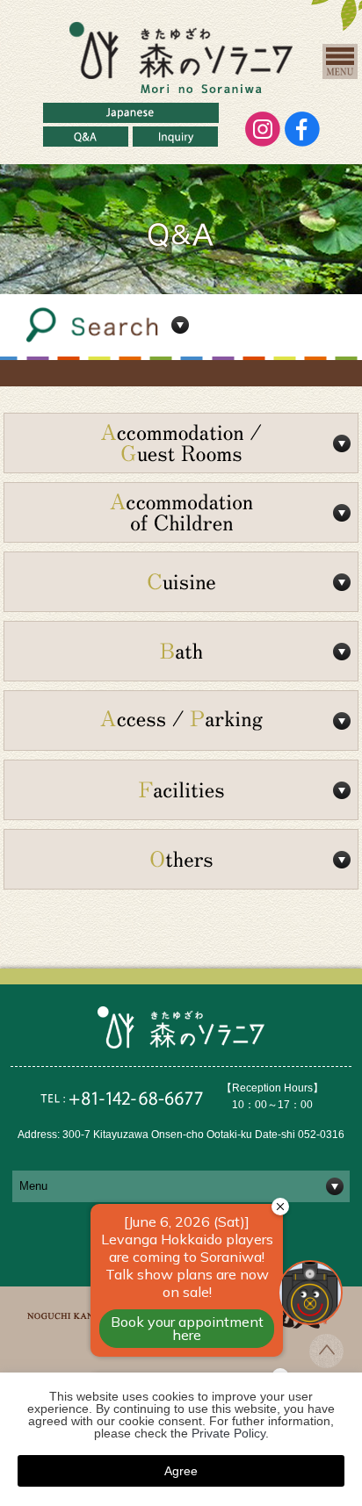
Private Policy (228, 1433)
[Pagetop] (326, 1363)
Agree (181, 1471)
